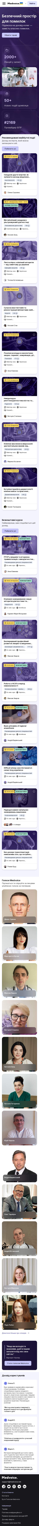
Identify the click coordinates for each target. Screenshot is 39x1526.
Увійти (32, 3)
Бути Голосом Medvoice (11, 1499)
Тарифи (4, 1509)
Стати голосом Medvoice (18, 1363)
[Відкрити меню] (4, 3)
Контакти (5, 1496)
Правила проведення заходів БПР (15, 1516)
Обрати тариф (11, 35)
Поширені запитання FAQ (11, 1523)
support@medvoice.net (11, 1482)
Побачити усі (10, 149)
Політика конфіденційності (12, 1512)
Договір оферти (8, 1519)
